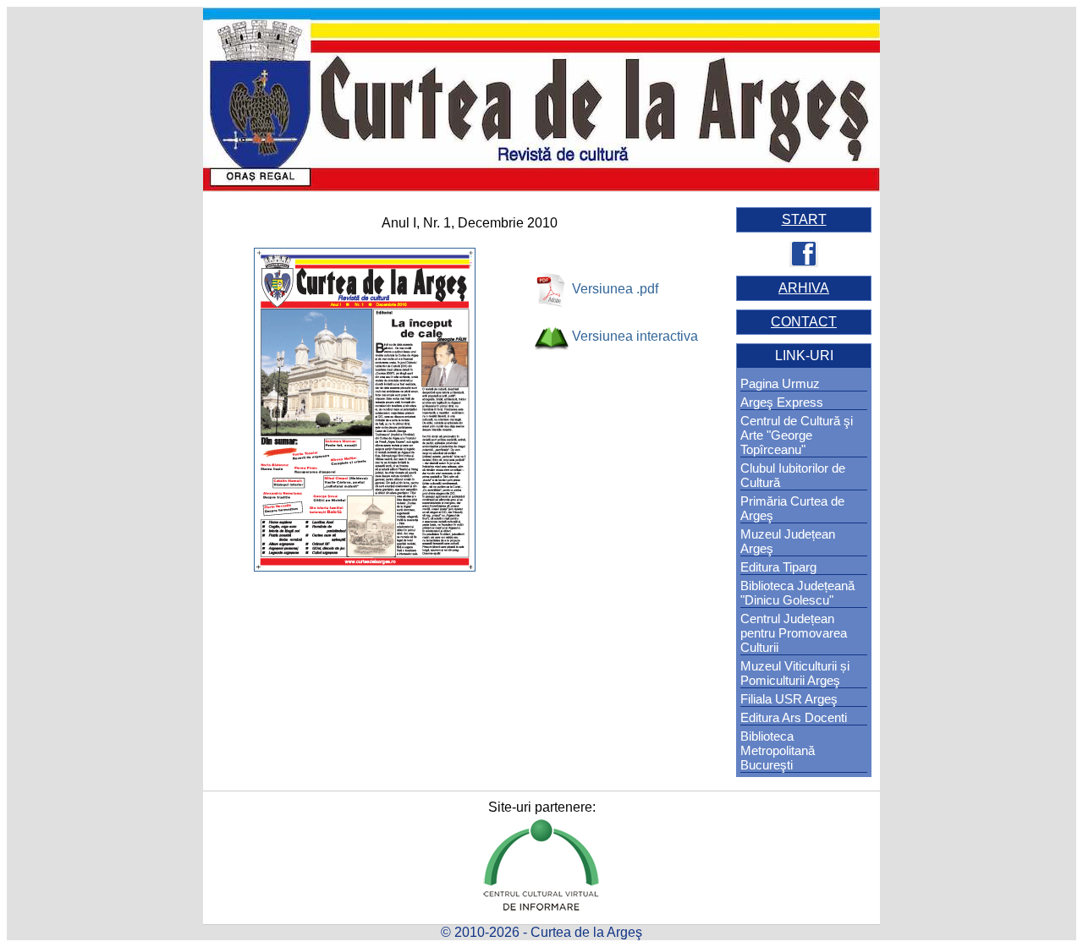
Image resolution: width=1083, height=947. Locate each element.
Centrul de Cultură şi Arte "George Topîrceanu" (796, 435)
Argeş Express (781, 402)
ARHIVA (803, 288)
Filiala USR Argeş (789, 699)
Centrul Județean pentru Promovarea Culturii (793, 632)
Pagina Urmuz (780, 383)
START (804, 219)
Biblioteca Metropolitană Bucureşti (777, 750)
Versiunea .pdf (615, 289)
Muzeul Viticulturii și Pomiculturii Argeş (794, 673)
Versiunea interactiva (635, 336)
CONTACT (804, 322)
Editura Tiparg (778, 567)
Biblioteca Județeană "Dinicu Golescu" (797, 592)
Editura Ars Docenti (793, 717)
